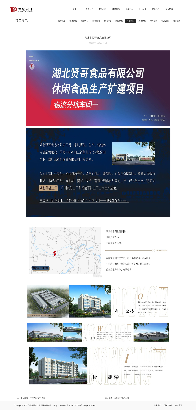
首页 (74, 9)
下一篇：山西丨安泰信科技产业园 (115, 398)
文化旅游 (107, 21)
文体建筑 (73, 21)
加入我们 (169, 9)
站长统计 (178, 405)
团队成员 (103, 9)
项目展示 (116, 9)
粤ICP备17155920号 (75, 405)
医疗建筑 (119, 21)
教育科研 (96, 21)
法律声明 (168, 405)
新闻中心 (129, 9)
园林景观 (176, 21)
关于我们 (89, 9)
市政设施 (165, 21)
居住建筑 (142, 21)
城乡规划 (61, 21)
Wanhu (93, 405)
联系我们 (155, 9)
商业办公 (84, 21)
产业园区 (130, 21)
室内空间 (153, 21)
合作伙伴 (142, 9)
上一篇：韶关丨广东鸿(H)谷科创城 (31, 398)
